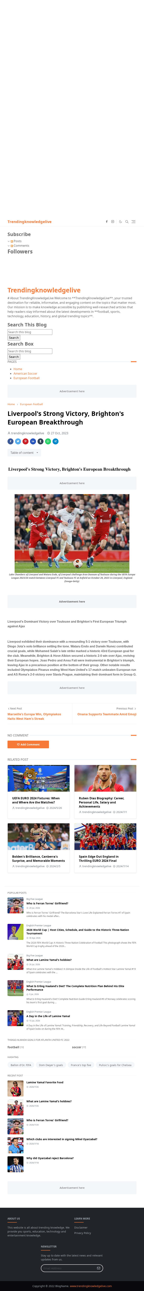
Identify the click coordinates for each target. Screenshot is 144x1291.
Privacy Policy (82, 1233)
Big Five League (34, 899)
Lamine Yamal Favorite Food (44, 1082)
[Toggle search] (127, 221)
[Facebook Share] (11, 441)
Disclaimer (81, 1227)
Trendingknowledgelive (30, 221)
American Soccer (25, 373)
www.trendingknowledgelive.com (91, 1286)
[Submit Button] (98, 1268)
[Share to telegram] (55, 441)
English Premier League (38, 925)
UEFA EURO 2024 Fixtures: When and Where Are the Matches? (36, 800)
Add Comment (30, 744)
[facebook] (107, 221)
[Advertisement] (72, 26)
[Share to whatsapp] (48, 441)
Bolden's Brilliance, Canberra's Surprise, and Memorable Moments (38, 858)
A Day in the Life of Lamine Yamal (48, 1016)
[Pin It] (25, 441)
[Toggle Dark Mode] (120, 222)
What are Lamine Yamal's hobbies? (49, 960)
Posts (17, 241)
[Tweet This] (18, 441)
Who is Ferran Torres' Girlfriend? (47, 903)
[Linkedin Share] (33, 441)
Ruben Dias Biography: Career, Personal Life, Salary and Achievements (101, 802)
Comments (21, 245)
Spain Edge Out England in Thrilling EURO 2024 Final (99, 858)
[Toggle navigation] (133, 222)
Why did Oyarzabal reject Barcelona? (50, 1158)
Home (18, 369)
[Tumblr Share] (41, 441)
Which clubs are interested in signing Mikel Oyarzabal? (61, 1139)
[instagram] (113, 221)
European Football (27, 378)
